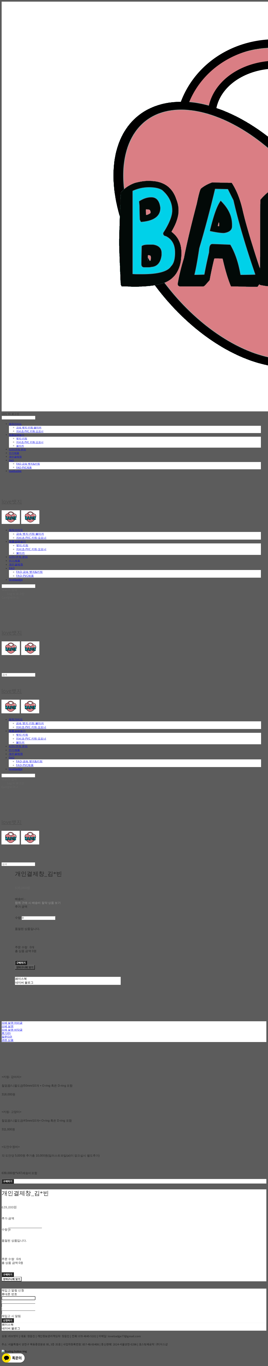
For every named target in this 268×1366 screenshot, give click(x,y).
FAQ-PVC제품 (24, 467)
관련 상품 (7, 1040)
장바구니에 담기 (11, 1279)
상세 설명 (7, 1026)
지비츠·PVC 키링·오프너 (29, 431)
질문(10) (7, 1036)
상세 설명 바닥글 (12, 1029)
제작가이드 (15, 424)
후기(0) (6, 1033)
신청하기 (7, 1320)
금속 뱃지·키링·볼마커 (28, 427)
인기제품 (14, 453)
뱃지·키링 (21, 438)
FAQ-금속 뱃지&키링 (28, 463)
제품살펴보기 (16, 435)
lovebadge (15, 471)
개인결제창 (15, 456)
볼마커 (20, 445)
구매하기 (7, 1181)
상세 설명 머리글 (12, 1022)
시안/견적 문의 (17, 449)
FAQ (11, 460)
